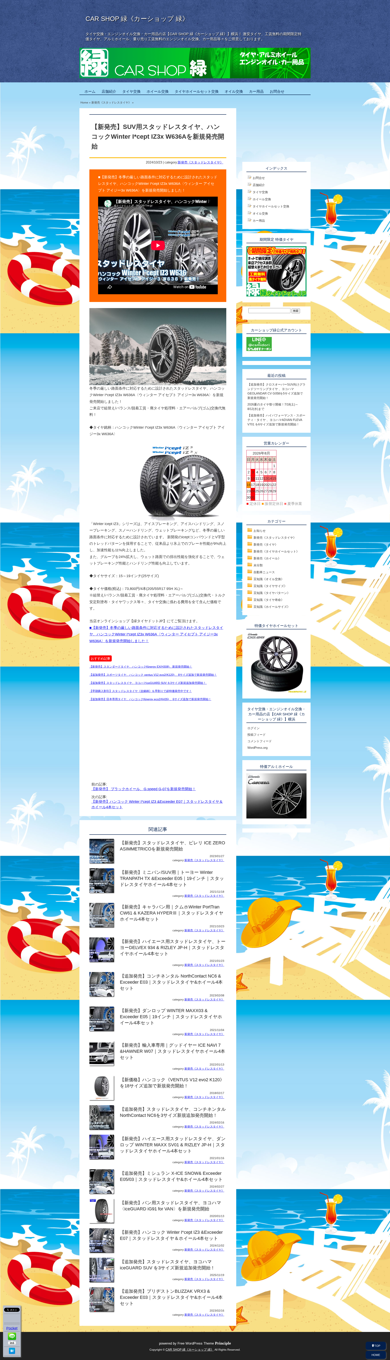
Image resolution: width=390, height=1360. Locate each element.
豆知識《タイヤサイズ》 (270, 586)
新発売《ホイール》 (267, 558)
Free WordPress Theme (204, 1343)
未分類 (258, 565)
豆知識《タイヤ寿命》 (269, 600)
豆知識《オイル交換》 (269, 579)
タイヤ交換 (131, 91)
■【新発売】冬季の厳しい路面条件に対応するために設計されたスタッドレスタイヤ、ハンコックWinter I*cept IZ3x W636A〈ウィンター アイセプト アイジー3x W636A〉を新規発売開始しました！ (156, 634)
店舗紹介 (109, 91)
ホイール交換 (158, 91)
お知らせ (260, 530)
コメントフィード (259, 741)
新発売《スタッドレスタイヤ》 (200, 162)
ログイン (253, 728)
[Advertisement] (123, 736)
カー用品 (256, 91)
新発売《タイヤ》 (266, 544)
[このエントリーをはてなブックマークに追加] (12, 1353)
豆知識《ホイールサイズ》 (272, 606)
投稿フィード (256, 734)
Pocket (11, 1328)
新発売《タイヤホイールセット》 (276, 551)
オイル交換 (234, 91)
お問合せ (277, 91)
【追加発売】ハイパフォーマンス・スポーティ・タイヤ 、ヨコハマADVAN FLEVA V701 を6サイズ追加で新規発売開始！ (276, 420)
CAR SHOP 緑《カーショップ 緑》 (137, 18)
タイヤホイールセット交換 (197, 91)
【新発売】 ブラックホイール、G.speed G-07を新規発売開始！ (143, 789)
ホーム (89, 91)
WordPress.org (257, 747)
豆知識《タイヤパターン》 (272, 593)
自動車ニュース (264, 572)
